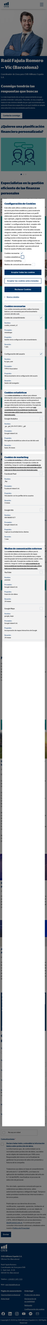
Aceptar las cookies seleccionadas (23, 281)
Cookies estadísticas (12, 257)
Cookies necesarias (11, 253)
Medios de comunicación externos (17, 264)
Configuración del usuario (14, 354)
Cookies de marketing (12, 261)
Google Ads (8, 510)
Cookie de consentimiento (14, 318)
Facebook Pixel (10, 474)
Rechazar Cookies (23, 289)
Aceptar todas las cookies (23, 272)
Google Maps (9, 608)
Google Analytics (11, 419)
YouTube (7, 572)
